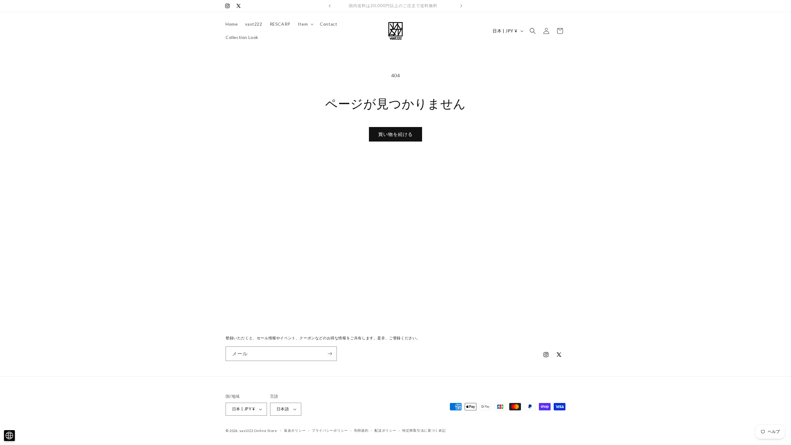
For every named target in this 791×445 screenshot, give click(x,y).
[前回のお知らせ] (329, 6)
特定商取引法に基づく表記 (424, 430)
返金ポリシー (295, 430)
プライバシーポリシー (330, 430)
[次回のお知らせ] (461, 6)
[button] (305, 24)
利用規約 (361, 430)
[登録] (329, 353)
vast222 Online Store (258, 431)
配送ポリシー (385, 430)
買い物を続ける (395, 134)
